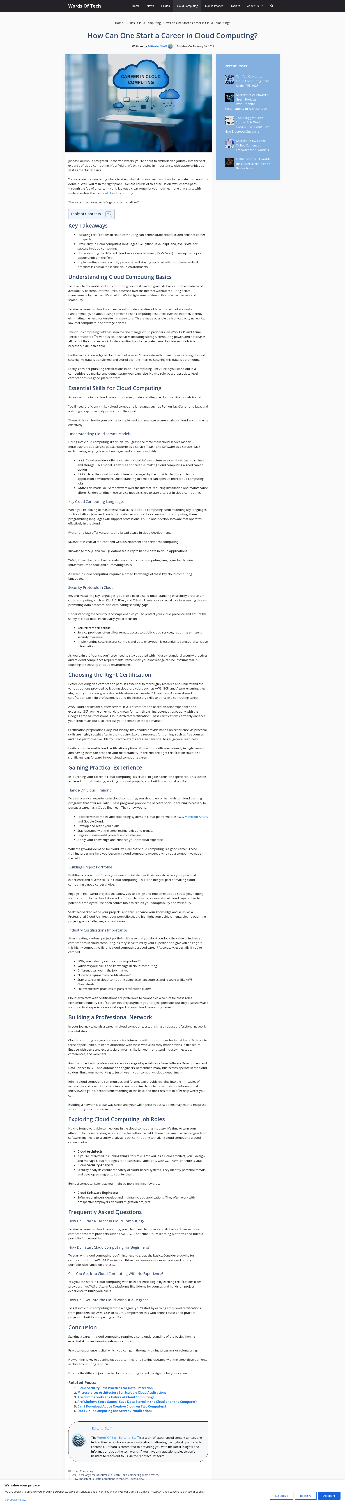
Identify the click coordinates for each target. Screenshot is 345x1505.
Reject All (306, 1495)
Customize (281, 1495)
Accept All (329, 1495)
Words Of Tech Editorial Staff (118, 1437)
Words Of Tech (84, 6)
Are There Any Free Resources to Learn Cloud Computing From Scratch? (115, 1475)
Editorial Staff (157, 46)
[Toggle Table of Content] (107, 214)
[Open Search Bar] (272, 6)
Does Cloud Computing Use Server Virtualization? (114, 1411)
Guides (165, 6)
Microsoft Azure (196, 817)
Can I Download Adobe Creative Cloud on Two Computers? (121, 1406)
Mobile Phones (214, 6)
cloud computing (121, 193)
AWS (174, 332)
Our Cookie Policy (14, 1499)
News (150, 6)
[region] (172, 1492)
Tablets (235, 6)
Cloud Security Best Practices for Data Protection (115, 1388)
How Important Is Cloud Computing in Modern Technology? (108, 1478)
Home (136, 6)
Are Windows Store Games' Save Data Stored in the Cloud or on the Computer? (137, 1402)
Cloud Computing (187, 6)
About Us (253, 6)
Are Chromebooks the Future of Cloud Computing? (115, 1397)
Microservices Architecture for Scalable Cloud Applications (121, 1392)
